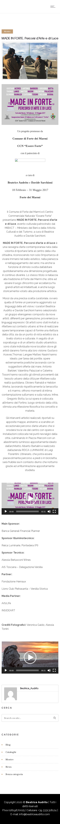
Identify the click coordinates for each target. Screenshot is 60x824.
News (9, 766)
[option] (30, 61)
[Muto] (49, 511)
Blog (8, 744)
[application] (30, 499)
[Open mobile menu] (53, 6)
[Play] (5, 511)
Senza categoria (14, 774)
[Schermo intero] (54, 511)
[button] (30, 498)
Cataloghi (11, 752)
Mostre (10, 759)
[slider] (27, 511)
